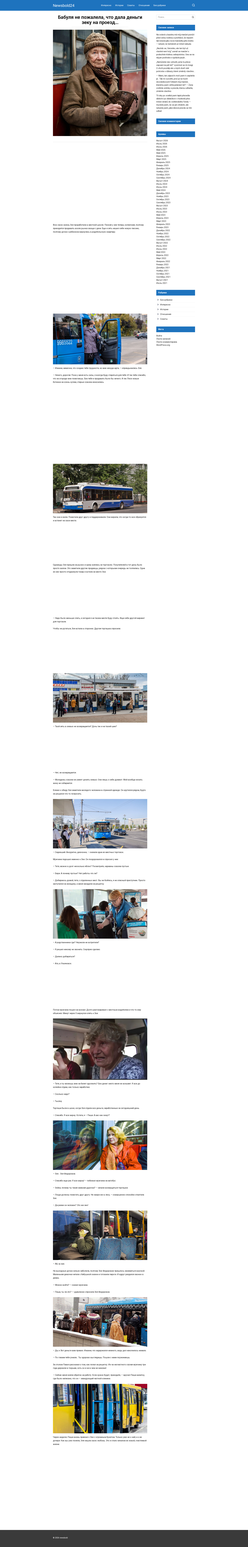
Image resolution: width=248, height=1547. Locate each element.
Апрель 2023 (162, 218)
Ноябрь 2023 (162, 196)
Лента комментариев (166, 342)
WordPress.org (163, 345)
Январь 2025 (162, 165)
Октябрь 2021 (162, 274)
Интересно (106, 5)
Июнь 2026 (161, 147)
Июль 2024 (161, 184)
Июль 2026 (161, 143)
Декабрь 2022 (163, 230)
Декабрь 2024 (163, 168)
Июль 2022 (161, 246)
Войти (159, 336)
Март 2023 (161, 221)
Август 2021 (162, 280)
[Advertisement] (100, 164)
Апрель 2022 (162, 255)
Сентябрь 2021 (163, 277)
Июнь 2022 (161, 249)
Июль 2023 (161, 209)
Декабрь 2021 (163, 267)
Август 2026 (162, 140)
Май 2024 (160, 190)
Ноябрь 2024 (162, 171)
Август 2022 (162, 243)
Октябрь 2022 (162, 236)
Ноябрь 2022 (162, 233)
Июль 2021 (161, 283)
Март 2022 (161, 258)
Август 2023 (162, 205)
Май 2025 (160, 153)
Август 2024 (162, 181)
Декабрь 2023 (163, 193)
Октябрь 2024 (162, 174)
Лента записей (163, 339)
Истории (119, 5)
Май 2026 (160, 150)
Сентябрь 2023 (163, 202)
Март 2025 (161, 159)
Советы (131, 5)
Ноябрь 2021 (162, 270)
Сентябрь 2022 (163, 239)
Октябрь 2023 (162, 199)
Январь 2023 (162, 227)
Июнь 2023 (161, 212)
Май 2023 (160, 215)
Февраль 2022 (163, 261)
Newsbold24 (64, 5)
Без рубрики (159, 5)
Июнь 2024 (161, 187)
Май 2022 (160, 252)
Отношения (144, 5)
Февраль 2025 (163, 162)
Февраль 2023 (163, 224)
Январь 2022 (162, 264)
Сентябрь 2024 (163, 178)
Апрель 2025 (162, 156)
